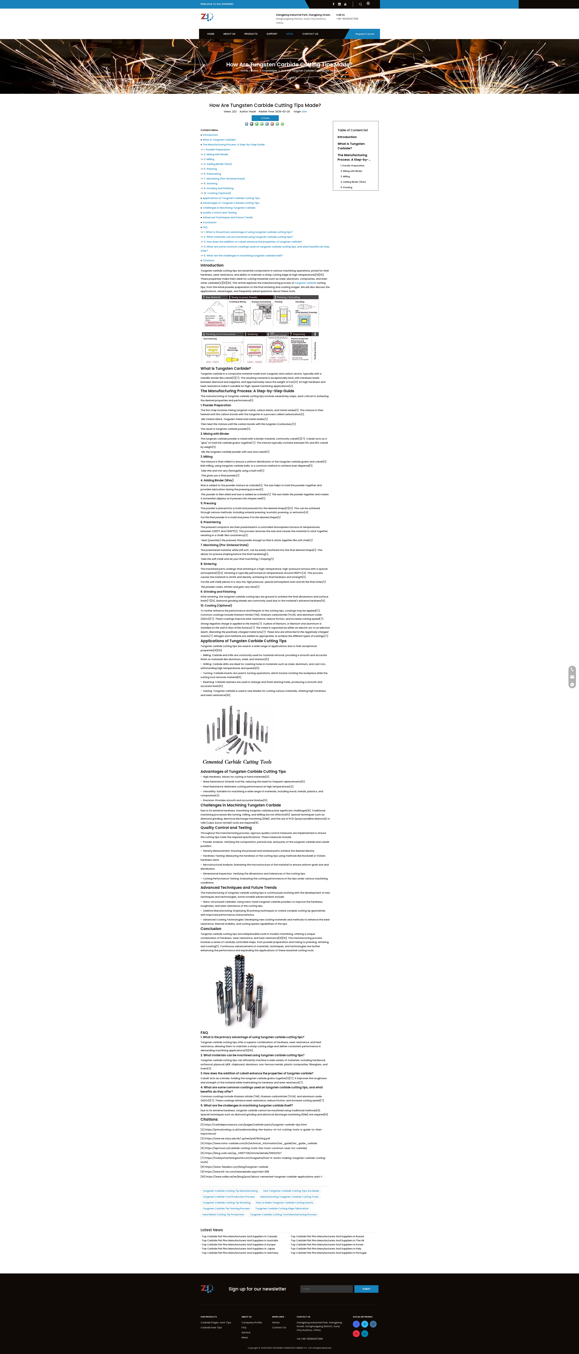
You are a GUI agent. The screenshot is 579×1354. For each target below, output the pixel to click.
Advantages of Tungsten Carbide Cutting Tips (231, 203)
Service (246, 1332)
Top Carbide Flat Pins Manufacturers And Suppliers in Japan (238, 1248)
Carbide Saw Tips (211, 1327)
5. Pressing (210, 169)
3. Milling (209, 159)
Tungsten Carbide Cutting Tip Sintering (226, 1202)
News (245, 1337)
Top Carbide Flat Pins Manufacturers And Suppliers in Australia (240, 1240)
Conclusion (210, 222)
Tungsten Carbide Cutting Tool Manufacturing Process (283, 1214)
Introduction (210, 135)
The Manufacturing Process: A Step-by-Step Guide (234, 144)
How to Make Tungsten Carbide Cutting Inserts (284, 1202)
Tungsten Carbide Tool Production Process (228, 1196)
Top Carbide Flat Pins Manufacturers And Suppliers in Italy (326, 1248)
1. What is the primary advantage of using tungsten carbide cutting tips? (248, 232)
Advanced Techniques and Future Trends (228, 217)
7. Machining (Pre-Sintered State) (224, 178)
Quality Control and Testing (220, 212)
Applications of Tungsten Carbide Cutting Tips (231, 198)
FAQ (205, 227)
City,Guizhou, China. (309, 1330)
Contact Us (279, 1327)
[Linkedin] (339, 4)
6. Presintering (212, 174)
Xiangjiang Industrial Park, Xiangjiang (320, 1322)
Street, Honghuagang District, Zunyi (318, 1326)
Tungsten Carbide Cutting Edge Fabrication (282, 1208)
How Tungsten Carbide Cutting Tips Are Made (291, 1191)
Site (304, 111)
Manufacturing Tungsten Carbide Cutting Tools (289, 1196)
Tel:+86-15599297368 (310, 1339)
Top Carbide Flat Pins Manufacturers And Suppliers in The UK (327, 1240)
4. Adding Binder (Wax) (218, 164)
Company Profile (252, 1322)
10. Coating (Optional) (217, 193)
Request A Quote (365, 33)
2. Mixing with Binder (216, 154)
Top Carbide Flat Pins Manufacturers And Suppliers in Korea (327, 1244)
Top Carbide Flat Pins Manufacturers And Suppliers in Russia (327, 1236)
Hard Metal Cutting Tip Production (223, 1214)
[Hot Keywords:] (360, 4)
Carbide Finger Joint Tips (216, 1322)
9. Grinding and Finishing (219, 188)
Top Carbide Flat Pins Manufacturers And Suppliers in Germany (240, 1253)
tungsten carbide (305, 283)
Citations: (209, 260)
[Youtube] (345, 4)
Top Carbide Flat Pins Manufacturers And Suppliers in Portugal (328, 1253)
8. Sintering (210, 183)
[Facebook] (333, 4)
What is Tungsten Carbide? (219, 139)
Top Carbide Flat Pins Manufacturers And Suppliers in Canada (239, 1236)
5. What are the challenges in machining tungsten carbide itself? (243, 255)
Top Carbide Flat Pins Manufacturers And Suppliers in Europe (238, 1244)
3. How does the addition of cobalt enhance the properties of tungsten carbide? (253, 241)
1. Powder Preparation (217, 149)
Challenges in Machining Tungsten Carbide (229, 208)
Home (275, 1322)
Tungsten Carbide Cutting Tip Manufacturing (230, 1191)
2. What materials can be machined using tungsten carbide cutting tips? (248, 237)
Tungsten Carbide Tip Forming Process (226, 1208)
